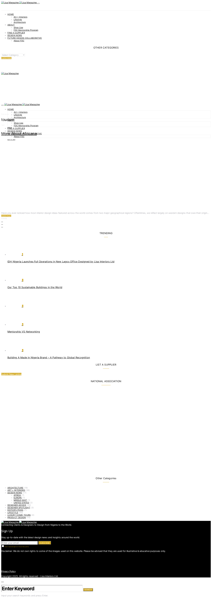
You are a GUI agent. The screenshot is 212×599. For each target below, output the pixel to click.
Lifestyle (18, 19)
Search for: (4, 584)
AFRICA (9, 127)
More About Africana (19, 133)
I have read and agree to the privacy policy (16, 546)
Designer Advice (16, 505)
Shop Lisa (18, 27)
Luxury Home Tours (19, 515)
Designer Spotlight (18, 507)
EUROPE (18, 497)
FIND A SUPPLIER (16, 32)
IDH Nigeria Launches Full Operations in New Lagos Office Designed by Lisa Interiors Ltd (60, 261)
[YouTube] (2, 566)
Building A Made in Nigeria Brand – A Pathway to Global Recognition (48, 357)
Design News (14, 492)
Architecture (20, 22)
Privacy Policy (8, 571)
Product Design (16, 517)
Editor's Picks (15, 510)
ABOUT (11, 25)
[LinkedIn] (2, 556)
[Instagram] (2, 558)
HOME (10, 14)
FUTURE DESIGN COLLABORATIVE (24, 38)
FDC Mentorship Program (26, 30)
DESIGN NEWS (14, 35)
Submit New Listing (11, 374)
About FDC (19, 40)
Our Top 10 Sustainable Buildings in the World (34, 287)
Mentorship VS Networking (23, 331)
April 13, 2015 (11, 139)
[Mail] (2, 563)
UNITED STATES (21, 502)
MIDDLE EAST (20, 500)
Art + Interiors (20, 17)
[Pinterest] (2, 561)
